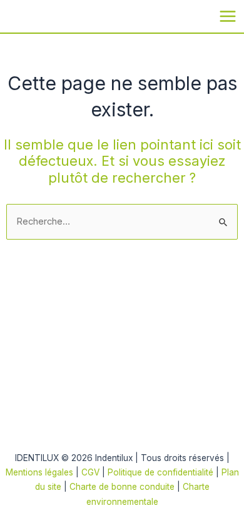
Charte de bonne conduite (122, 487)
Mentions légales (39, 472)
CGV (90, 472)
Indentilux (21, 15)
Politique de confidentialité (162, 472)
